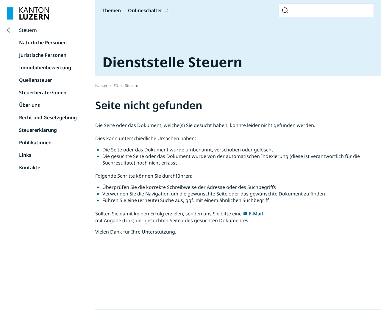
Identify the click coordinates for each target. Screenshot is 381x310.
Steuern (28, 30)
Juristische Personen (42, 55)
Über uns (29, 105)
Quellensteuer (35, 80)
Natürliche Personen (43, 42)
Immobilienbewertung (45, 67)
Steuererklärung (38, 130)
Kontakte (29, 167)
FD (116, 85)
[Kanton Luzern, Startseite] (28, 13)
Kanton (101, 85)
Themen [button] (111, 10)
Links (25, 155)
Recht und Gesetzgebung (48, 117)
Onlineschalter (145, 10)
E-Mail (256, 213)
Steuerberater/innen (42, 92)
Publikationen (35, 142)
